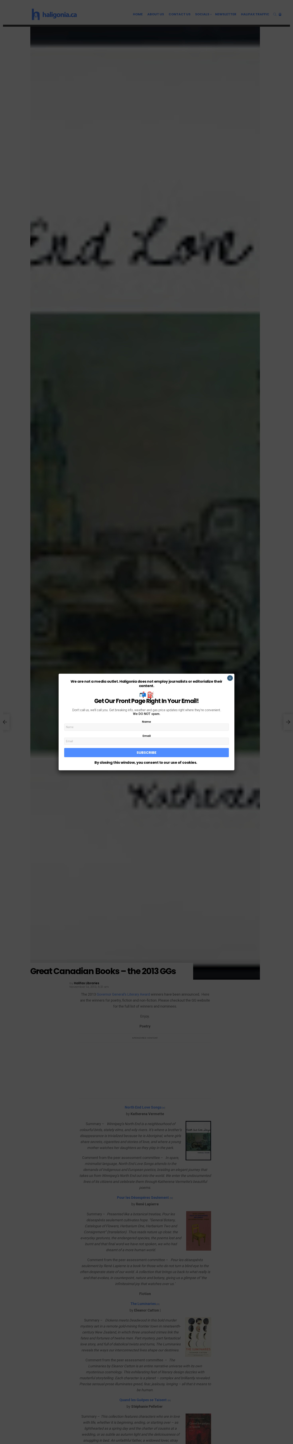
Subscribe (146, 752)
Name (146, 722)
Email (147, 736)
